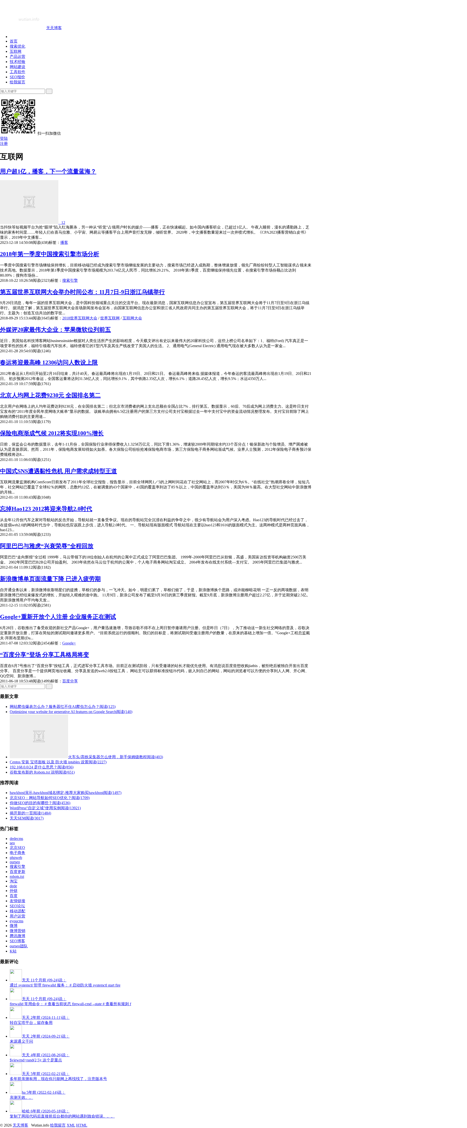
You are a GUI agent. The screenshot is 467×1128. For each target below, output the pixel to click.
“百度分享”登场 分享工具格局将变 (44, 655)
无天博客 (54, 28)
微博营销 (17, 931)
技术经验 (17, 62)
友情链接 (17, 901)
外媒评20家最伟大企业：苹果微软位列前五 (55, 329)
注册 (4, 143)
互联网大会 (132, 318)
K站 (13, 951)
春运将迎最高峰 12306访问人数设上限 (49, 362)
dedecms (16, 839)
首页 (14, 41)
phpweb (16, 857)
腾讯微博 (17, 936)
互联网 (15, 51)
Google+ (69, 643)
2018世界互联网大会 (79, 318)
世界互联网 (110, 318)
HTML (81, 1125)
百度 (14, 896)
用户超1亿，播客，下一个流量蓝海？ (48, 171)
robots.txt (17, 876)
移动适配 (17, 911)
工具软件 (17, 72)
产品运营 (17, 56)
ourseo (15, 862)
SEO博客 (17, 941)
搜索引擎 (70, 280)
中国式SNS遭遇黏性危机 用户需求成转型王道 (58, 471)
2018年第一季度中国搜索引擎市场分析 (49, 254)
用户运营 (17, 916)
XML (71, 1125)
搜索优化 (17, 46)
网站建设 (17, 67)
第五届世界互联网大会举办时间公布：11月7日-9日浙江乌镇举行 (82, 292)
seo (12, 843)
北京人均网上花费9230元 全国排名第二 (50, 395)
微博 (14, 926)
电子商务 (17, 853)
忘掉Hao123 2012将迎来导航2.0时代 (46, 509)
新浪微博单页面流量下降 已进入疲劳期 (50, 579)
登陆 (4, 138)
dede (13, 886)
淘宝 (14, 881)
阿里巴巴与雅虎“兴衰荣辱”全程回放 (46, 546)
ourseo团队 (19, 946)
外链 (14, 891)
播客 (64, 242)
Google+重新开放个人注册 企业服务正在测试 (58, 617)
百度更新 (17, 872)
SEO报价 (17, 77)
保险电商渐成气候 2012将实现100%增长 (52, 433)
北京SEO (17, 848)
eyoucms (16, 921)
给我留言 (17, 82)
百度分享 (70, 681)
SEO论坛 (17, 906)
